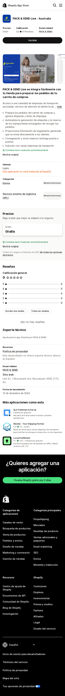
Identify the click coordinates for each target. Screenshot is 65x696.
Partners (38, 610)
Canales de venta (13, 522)
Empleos (39, 592)
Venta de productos (14, 534)
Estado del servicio (45, 628)
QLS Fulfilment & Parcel (24, 410)
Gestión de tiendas (14, 558)
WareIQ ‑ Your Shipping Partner (28, 424)
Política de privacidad (15, 351)
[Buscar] (54, 5)
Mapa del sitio (11, 678)
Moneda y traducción (46, 564)
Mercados (39, 525)
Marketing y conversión (16, 552)
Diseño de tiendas (13, 546)
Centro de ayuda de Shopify (14, 588)
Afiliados (39, 616)
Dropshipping (41, 519)
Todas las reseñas (40, 311)
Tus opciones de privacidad (19, 686)
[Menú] (60, 5)
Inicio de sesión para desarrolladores (24, 654)
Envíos (6, 183)
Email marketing (43, 546)
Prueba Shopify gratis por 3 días (32, 480)
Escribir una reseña (15, 311)
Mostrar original (10, 154)
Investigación (10, 613)
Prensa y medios (43, 604)
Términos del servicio (15, 662)
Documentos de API (14, 595)
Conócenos (40, 586)
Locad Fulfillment (21, 438)
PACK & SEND (45, 31)
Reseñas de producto (46, 531)
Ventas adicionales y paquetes (45, 539)
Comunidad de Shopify (16, 601)
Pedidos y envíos (12, 540)
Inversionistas (42, 598)
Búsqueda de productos (17, 528)
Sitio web (8, 374)
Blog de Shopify (12, 607)
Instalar (32, 40)
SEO (36, 552)
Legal (37, 622)
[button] (32, 414)
